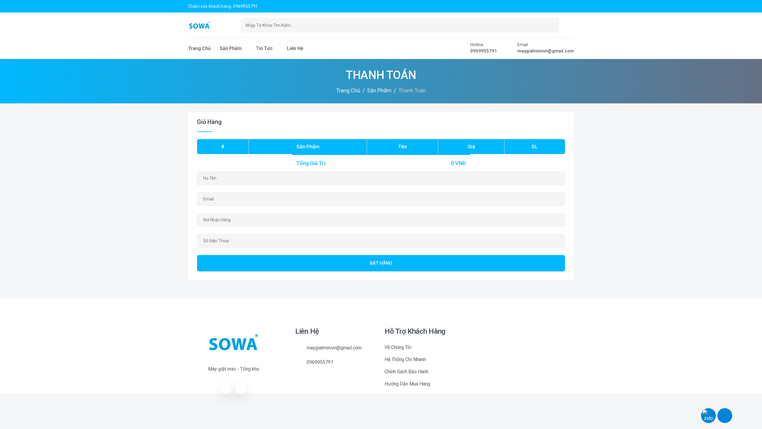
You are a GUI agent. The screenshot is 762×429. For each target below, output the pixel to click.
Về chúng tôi (398, 347)
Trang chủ (199, 48)
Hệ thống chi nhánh (405, 359)
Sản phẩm (231, 48)
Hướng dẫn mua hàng (407, 384)
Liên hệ (295, 48)
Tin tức (264, 48)
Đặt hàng (381, 263)
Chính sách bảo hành (406, 371)
